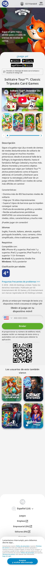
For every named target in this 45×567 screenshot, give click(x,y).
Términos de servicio (8, 554)
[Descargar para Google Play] (28, 60)
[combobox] (7, 318)
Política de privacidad (22, 546)
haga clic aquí (6, 556)
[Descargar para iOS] (15, 60)
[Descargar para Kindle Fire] (17, 65)
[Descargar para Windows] (28, 65)
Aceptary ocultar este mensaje (22, 561)
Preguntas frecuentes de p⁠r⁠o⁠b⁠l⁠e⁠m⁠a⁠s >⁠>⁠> (21, 281)
